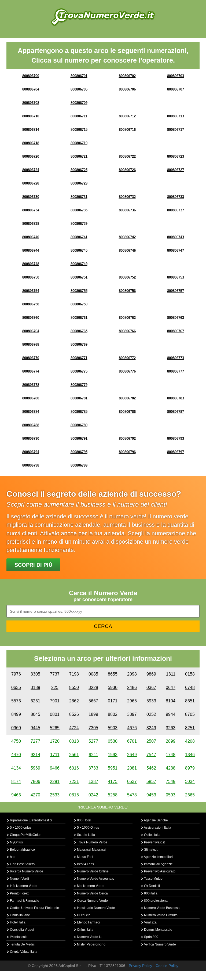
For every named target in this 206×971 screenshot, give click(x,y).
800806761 (79, 318)
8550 (74, 687)
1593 (112, 754)
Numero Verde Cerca (92, 893)
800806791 (79, 438)
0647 (170, 687)
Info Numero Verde (23, 886)
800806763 (175, 318)
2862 (74, 701)
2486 (132, 687)
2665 (190, 795)
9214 (35, 754)
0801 (55, 714)
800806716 (127, 130)
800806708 (30, 103)
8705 (190, 714)
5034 (190, 781)
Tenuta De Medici (22, 944)
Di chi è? (83, 915)
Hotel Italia (17, 922)
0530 (112, 741)
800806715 (79, 130)
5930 (112, 687)
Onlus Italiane (19, 915)
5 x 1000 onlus (20, 827)
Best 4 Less (85, 864)
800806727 (175, 170)
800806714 (30, 130)
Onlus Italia (84, 930)
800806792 (127, 438)
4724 (74, 727)
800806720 (30, 156)
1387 (93, 781)
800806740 (30, 237)
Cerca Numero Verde (92, 901)
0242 (93, 795)
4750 (16, 741)
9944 (170, 714)
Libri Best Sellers (22, 864)
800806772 (127, 358)
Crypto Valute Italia (23, 952)
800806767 (175, 331)
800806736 (127, 210)
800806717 (175, 130)
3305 (35, 674)
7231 (74, 781)
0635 (16, 687)
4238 (170, 768)
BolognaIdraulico (22, 849)
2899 (170, 741)
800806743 (175, 237)
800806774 (30, 371)
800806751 (79, 277)
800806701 (79, 76)
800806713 (175, 116)
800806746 (127, 250)
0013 (74, 741)
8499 (16, 714)
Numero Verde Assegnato (95, 878)
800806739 (79, 224)
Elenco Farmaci (88, 922)
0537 (132, 781)
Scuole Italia (85, 835)
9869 (151, 674)
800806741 (79, 237)
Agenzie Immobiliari (158, 857)
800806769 (79, 344)
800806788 (30, 425)
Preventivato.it (154, 842)
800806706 (127, 89)
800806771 (79, 358)
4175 (112, 781)
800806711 (79, 116)
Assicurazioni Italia (157, 827)
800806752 (127, 277)
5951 (112, 768)
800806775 (79, 371)
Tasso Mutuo (153, 878)
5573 (16, 701)
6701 (132, 741)
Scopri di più (33, 565)
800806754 (30, 291)
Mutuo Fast (84, 857)
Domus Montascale (157, 930)
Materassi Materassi (91, 849)
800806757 (175, 291)
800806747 (175, 250)
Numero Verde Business (161, 908)
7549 (170, 781)
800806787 (175, 412)
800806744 (30, 250)
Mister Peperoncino (90, 944)
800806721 (79, 156)
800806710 (30, 116)
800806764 (30, 331)
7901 (55, 701)
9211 (93, 754)
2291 (55, 781)
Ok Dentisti (151, 886)
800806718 (30, 143)
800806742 (127, 237)
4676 (132, 727)
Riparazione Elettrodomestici (30, 820)
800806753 (175, 277)
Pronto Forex (19, 893)
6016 (74, 768)
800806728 (30, 183)
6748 (190, 687)
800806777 (175, 371)
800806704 (30, 89)
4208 (190, 741)
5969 (35, 768)
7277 (35, 741)
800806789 (79, 425)
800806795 (79, 452)
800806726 (127, 170)
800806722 (127, 156)
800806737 (175, 210)
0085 (93, 674)
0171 (112, 701)
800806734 (30, 210)
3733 (93, 768)
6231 (35, 701)
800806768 (30, 344)
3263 (170, 727)
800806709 (79, 103)
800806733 (175, 197)
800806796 (127, 452)
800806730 (30, 197)
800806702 (127, 76)
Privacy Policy (140, 965)
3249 (151, 727)
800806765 (79, 331)
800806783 (175, 398)
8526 (74, 714)
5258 (112, 795)
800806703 (175, 76)
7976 (16, 674)
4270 (35, 795)
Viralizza (150, 922)
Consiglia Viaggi (21, 930)
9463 (16, 795)
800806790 (30, 438)
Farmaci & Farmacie (24, 901)
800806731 (79, 197)
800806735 (79, 210)
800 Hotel (83, 820)
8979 (190, 768)
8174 (16, 781)
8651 (190, 701)
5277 (93, 741)
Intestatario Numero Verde (95, 908)
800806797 (175, 452)
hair (12, 857)
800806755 (79, 291)
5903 (112, 727)
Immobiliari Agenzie (158, 864)
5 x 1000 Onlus (87, 827)
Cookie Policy (167, 965)
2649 (132, 754)
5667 (93, 701)
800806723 (175, 156)
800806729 (79, 183)
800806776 (127, 371)
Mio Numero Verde (90, 886)
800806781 (79, 398)
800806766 (127, 331)
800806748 (30, 264)
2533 (55, 795)
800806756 (127, 291)
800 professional (155, 901)
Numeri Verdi (19, 878)
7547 (151, 754)
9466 (55, 768)
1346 (190, 754)
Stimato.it (150, 849)
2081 (132, 768)
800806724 (30, 170)
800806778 (30, 385)
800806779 (79, 385)
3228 (93, 687)
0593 (170, 795)
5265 (55, 727)
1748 (170, 754)
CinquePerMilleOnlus (25, 835)
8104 (170, 701)
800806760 (30, 318)
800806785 (79, 412)
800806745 (79, 250)
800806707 (175, 89)
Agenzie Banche (155, 820)
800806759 (79, 304)
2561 (74, 754)
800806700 (30, 76)
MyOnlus (16, 842)
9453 (151, 795)
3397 (132, 714)
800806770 (30, 358)
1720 (55, 741)
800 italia (150, 893)
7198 (74, 674)
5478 (132, 795)
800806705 (79, 89)
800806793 (175, 438)
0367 (151, 687)
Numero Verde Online (92, 871)
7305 (93, 727)
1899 (93, 714)
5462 (151, 768)
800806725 (79, 170)
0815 (74, 795)
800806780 (30, 398)
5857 (151, 781)
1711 (55, 754)
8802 (112, 714)
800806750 (30, 277)
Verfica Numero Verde (159, 944)
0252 (151, 714)
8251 (190, 727)
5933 (151, 701)
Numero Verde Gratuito (160, 915)
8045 (35, 714)
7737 (55, 674)
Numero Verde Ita (89, 937)
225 (54, 687)
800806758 (30, 304)
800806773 (175, 358)
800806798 (30, 465)
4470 (16, 754)
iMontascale (18, 937)
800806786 (127, 412)
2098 (132, 674)
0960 (16, 727)
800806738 (30, 224)
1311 (170, 674)
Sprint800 (150, 937)
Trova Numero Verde (91, 842)
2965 (132, 701)
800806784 (30, 412)
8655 (112, 674)
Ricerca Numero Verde (26, 871)
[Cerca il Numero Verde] (103, 17)
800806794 (30, 452)
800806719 (79, 143)
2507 (151, 741)
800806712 (127, 116)
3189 (35, 687)
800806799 (79, 465)
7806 (35, 781)
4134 (16, 768)
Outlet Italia (151, 835)
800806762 (127, 318)
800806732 (127, 197)
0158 (190, 674)
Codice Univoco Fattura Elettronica (35, 908)
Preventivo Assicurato (159, 871)
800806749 (79, 264)
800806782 (127, 398)
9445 (35, 727)
